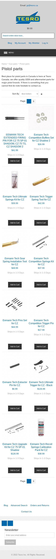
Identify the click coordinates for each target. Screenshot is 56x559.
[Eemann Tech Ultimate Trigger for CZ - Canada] (41, 365)
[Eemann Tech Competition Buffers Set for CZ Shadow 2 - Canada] (41, 118)
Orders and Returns (39, 505)
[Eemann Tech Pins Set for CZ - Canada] (14, 303)
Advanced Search (19, 505)
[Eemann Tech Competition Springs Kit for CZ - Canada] (41, 242)
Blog (10, 43)
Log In (45, 43)
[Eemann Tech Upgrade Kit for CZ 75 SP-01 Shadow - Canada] (14, 427)
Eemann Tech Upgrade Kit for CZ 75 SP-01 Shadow (15, 447)
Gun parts (13, 64)
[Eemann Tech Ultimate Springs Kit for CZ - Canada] (14, 180)
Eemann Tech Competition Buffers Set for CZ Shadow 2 (41, 137)
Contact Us (26, 511)
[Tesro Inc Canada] (28, 17)
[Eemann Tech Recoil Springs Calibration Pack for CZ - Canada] (41, 427)
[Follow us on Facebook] (5, 523)
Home (4, 64)
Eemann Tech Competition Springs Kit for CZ (41, 261)
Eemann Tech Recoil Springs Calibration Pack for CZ (41, 447)
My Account (20, 43)
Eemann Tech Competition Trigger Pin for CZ (41, 323)
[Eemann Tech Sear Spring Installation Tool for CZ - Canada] (14, 242)
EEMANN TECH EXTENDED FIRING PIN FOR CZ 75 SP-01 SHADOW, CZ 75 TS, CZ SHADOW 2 (15, 140)
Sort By (15, 94)
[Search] (51, 35)
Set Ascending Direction (41, 94)
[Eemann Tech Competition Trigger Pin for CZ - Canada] (41, 303)
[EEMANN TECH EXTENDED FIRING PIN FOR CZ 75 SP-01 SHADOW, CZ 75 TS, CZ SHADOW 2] (14, 118)
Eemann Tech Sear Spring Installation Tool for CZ (15, 261)
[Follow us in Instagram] (10, 523)
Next (33, 101)
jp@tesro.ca (32, 5)
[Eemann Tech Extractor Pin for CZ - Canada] (14, 365)
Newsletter (11, 530)
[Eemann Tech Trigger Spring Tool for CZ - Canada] (41, 180)
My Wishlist (34, 43)
